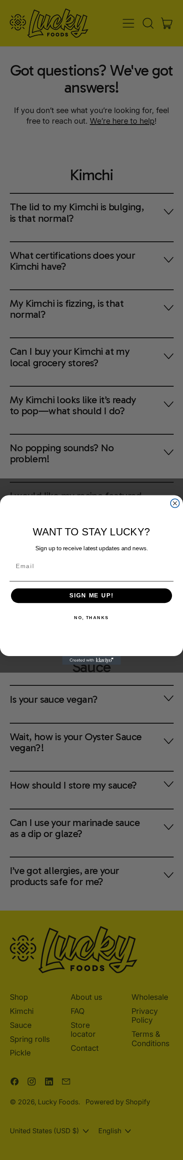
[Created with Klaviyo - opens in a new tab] (91, 660)
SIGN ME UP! (91, 596)
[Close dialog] (175, 503)
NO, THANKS (91, 617)
